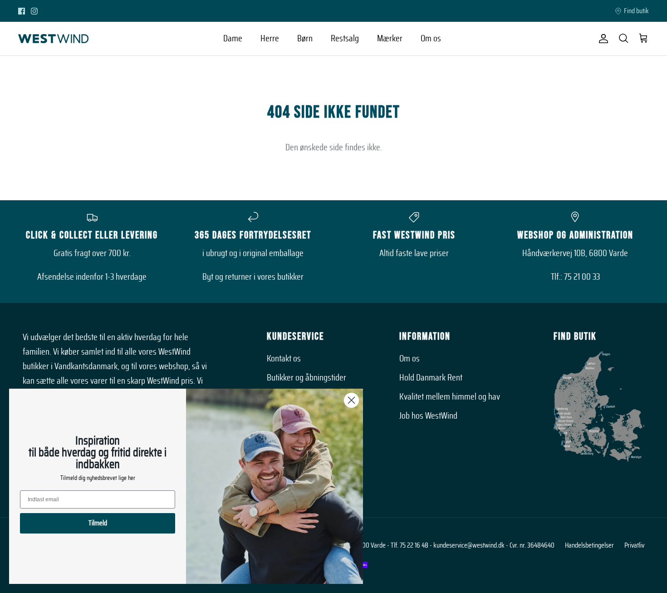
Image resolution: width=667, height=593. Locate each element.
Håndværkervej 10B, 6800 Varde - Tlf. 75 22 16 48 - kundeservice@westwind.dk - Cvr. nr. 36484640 (428, 545)
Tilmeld (97, 523)
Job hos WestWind (428, 415)
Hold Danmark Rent (430, 377)
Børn (305, 38)
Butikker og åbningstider (306, 377)
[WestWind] (53, 38)
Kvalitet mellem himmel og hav (449, 396)
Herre (269, 38)
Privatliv (634, 545)
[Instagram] (34, 11)
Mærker (389, 38)
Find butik (636, 11)
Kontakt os (284, 358)
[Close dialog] (351, 400)
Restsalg (345, 38)
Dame (232, 38)
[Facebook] (21, 11)
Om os (431, 38)
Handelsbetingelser (589, 545)
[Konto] (601, 38)
